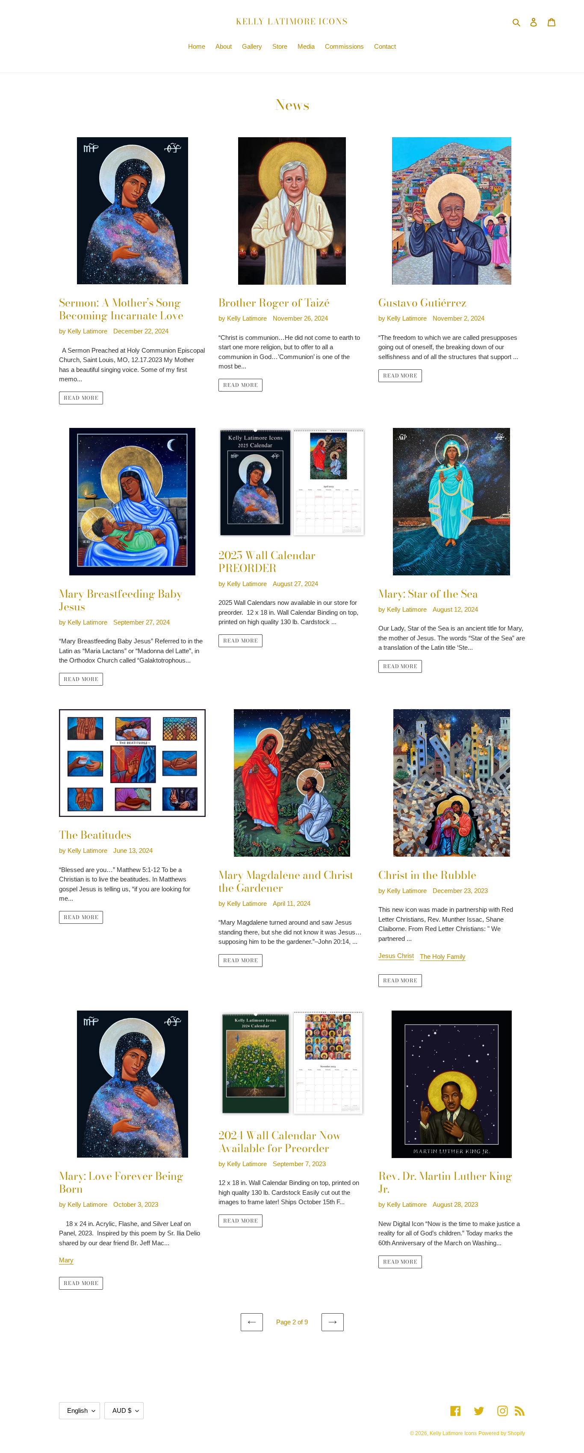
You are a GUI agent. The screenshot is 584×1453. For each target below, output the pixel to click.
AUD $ (121, 1410)
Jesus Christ (396, 955)
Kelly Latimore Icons (292, 22)
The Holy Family (443, 956)
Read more (81, 398)
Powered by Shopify (501, 1433)
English (77, 1410)
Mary (66, 1260)
